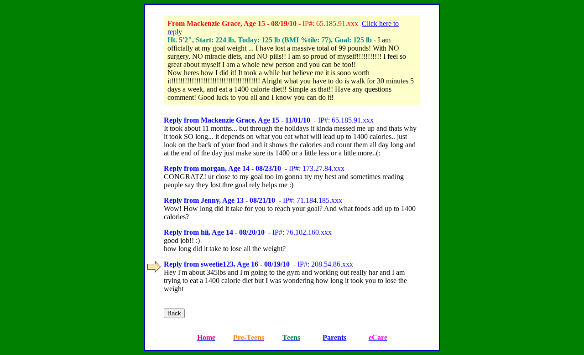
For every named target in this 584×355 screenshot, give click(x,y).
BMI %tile (300, 40)
